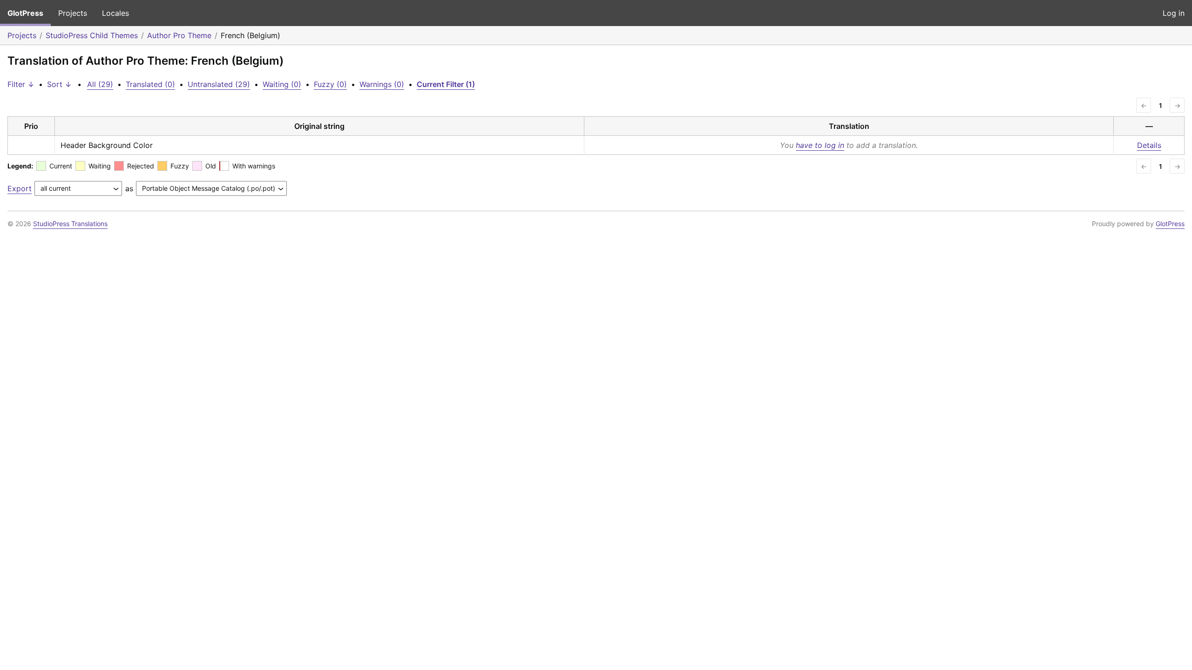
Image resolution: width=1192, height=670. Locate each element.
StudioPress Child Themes (92, 35)
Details (1149, 145)
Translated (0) (150, 84)
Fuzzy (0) (330, 84)
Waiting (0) (282, 84)
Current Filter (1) (446, 84)
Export (19, 188)
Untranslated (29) (219, 84)
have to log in (820, 145)
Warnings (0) (381, 84)
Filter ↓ (20, 84)
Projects (72, 13)
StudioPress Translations (70, 224)
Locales (115, 13)
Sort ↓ (59, 84)
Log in (1174, 13)
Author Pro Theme (179, 35)
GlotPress (25, 13)
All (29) (100, 84)
